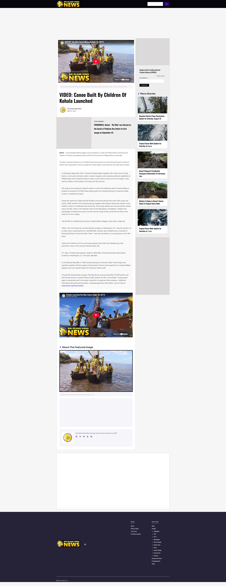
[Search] (167, 4)
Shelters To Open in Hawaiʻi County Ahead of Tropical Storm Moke (151, 202)
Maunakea (157, 539)
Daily (153, 526)
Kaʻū (155, 537)
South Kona (157, 553)
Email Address (143, 78)
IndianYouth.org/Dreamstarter (72, 286)
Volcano (156, 556)
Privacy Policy (135, 528)
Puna (155, 547)
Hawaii (154, 528)
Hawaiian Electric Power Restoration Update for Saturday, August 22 (151, 117)
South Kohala (157, 550)
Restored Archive (157, 558)
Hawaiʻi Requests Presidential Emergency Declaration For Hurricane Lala (152, 173)
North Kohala (157, 542)
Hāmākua (156, 531)
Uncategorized (156, 561)
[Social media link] (76, 436)
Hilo (155, 534)
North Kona (157, 545)
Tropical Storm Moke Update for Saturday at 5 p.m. (150, 144)
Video (153, 564)
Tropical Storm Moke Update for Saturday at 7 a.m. (150, 229)
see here (94, 256)
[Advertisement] (113, 23)
